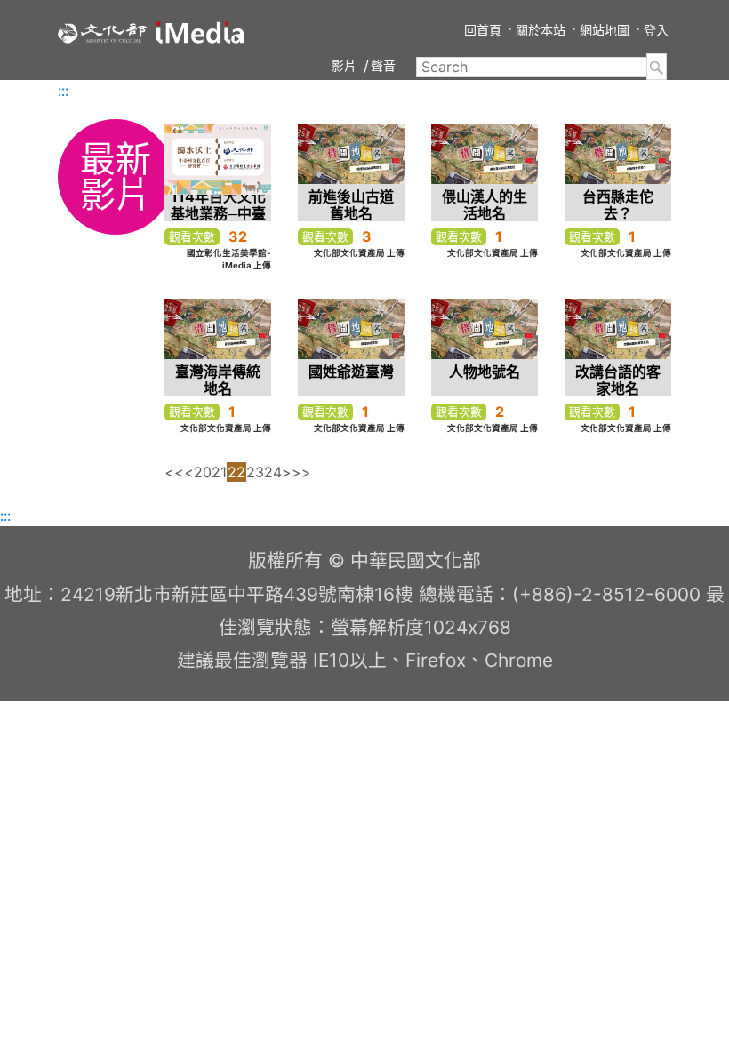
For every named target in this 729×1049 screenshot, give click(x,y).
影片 (344, 65)
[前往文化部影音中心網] (200, 32)
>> (301, 472)
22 (236, 472)
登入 (656, 29)
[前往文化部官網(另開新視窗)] (102, 32)
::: (63, 91)
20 (203, 472)
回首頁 (482, 29)
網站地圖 (604, 29)
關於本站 (540, 29)
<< (174, 472)
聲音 (383, 65)
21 (219, 472)
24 (273, 472)
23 (255, 472)
